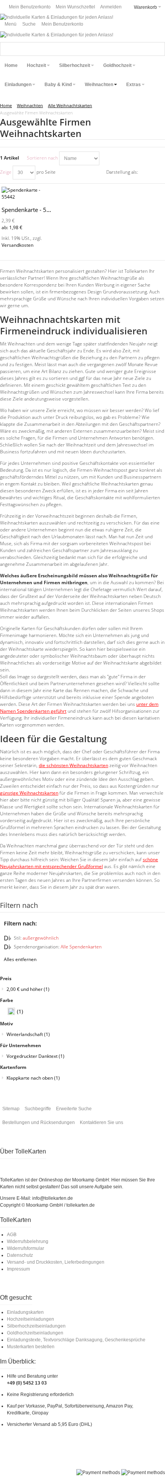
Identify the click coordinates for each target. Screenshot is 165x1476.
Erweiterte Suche (74, 1108)
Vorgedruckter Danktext (35, 1056)
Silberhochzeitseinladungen (36, 1326)
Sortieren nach (42, 158)
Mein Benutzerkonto (30, 7)
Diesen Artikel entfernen (7, 938)
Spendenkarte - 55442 (31, 209)
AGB (11, 1234)
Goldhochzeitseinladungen (35, 1333)
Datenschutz (20, 1255)
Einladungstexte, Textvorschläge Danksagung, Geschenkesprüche (76, 1339)
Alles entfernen (20, 959)
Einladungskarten (25, 1312)
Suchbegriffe (38, 1108)
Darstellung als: (122, 172)
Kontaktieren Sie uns (101, 1122)
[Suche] (158, 48)
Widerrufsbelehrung (27, 1241)
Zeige (6, 172)
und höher (28, 989)
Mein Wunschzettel (75, 7)
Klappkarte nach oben (33, 1078)
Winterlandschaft (28, 1034)
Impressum (18, 1269)
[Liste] (159, 172)
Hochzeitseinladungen (30, 1319)
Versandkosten (17, 245)
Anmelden (111, 7)
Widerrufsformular (25, 1248)
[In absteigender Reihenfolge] (106, 158)
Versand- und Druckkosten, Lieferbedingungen (55, 1262)
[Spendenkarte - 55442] (27, 193)
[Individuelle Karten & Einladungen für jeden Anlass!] (56, 17)
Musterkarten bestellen (30, 1346)
